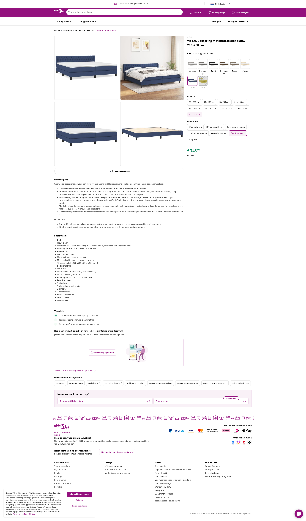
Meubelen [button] (60, 383)
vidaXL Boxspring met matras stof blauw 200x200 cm (216, 43)
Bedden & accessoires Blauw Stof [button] (215, 383)
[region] (49, 503)
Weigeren (79, 500)
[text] (193, 151)
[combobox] (124, 12)
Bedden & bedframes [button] (240, 383)
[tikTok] (249, 442)
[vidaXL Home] (59, 11)
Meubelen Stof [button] (93, 383)
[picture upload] (137, 352)
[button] (192, 67)
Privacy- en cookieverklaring (24, 514)
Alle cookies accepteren (79, 494)
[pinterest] (244, 442)
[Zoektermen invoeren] (179, 12)
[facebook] (233, 442)
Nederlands (220, 4)
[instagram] (238, 442)
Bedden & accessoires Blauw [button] (160, 383)
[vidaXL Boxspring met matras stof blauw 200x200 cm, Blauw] (86, 68)
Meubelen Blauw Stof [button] (113, 383)
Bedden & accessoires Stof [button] (187, 383)
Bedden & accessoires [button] (135, 383)
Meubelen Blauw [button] (76, 383)
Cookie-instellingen (163, 483)
